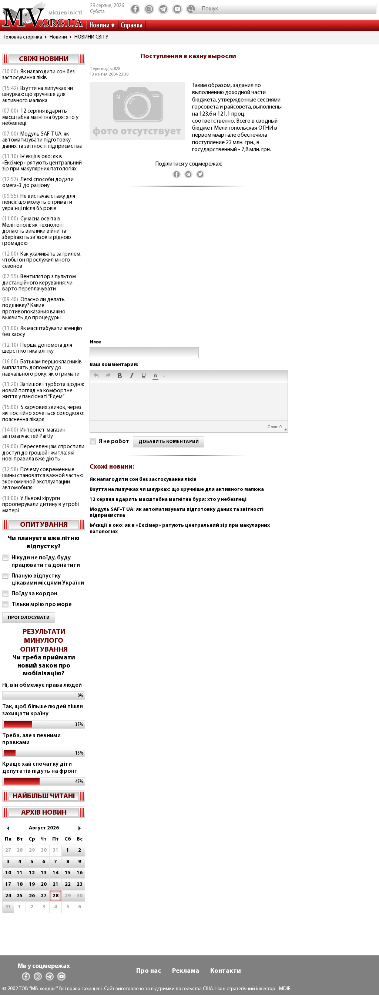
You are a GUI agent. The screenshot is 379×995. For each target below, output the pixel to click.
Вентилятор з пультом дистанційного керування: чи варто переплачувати (39, 283)
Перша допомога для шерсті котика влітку (37, 349)
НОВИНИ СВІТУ (91, 37)
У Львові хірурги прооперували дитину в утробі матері (40, 505)
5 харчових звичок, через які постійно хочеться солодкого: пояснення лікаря (43, 414)
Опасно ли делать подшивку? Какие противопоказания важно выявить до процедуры (34, 309)
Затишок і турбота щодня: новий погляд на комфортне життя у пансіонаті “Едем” (43, 391)
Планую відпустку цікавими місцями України (47, 579)
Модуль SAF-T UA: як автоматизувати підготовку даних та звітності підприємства (42, 140)
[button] (96, 376)
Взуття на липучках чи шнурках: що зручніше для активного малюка (37, 95)
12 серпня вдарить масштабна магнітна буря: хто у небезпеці (40, 117)
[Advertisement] (188, 270)
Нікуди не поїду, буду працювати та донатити (45, 561)
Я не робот (114, 442)
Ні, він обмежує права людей (42, 685)
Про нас (148, 971)
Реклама (185, 971)
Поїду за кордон (34, 594)
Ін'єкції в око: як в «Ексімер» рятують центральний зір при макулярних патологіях (42, 163)
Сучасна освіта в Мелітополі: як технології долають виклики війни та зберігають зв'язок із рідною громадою (36, 231)
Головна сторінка (23, 37)
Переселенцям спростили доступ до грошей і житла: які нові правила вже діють (43, 453)
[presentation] (96, 376)
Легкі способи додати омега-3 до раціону (38, 183)
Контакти (225, 971)
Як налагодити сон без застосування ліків (38, 75)
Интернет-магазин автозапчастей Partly (34, 433)
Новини (100, 25)
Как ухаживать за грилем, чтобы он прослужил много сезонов (41, 260)
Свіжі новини (43, 59)
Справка (131, 25)
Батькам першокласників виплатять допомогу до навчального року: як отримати (42, 368)
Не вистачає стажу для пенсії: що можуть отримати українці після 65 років (38, 203)
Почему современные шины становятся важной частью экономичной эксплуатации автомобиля (43, 479)
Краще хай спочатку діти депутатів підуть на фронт (40, 767)
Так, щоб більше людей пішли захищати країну (42, 710)
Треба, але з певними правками (31, 739)
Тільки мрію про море (41, 605)
